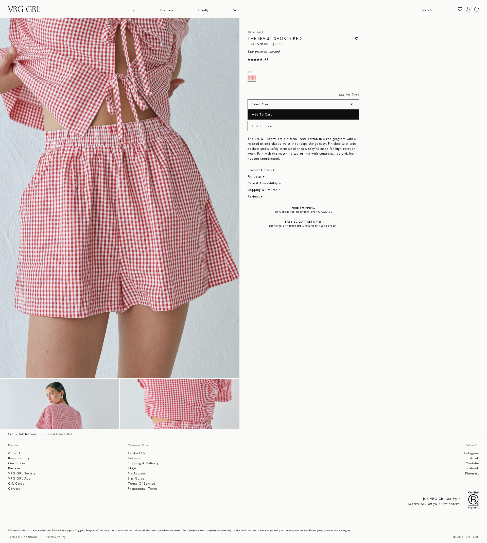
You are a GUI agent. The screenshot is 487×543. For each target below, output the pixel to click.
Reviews (14, 468)
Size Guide (136, 478)
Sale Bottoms (27, 434)
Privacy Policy (56, 537)
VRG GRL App (19, 478)
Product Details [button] (260, 170)
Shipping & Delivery (143, 463)
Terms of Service (141, 483)
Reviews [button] (254, 196)
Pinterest (472, 473)
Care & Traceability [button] (263, 183)
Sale (236, 10)
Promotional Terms (143, 488)
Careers (14, 488)
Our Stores (16, 463)
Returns (134, 458)
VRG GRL (472, 537)
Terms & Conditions (22, 537)
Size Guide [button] (352, 94)
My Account (137, 473)
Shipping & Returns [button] (262, 190)
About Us (15, 453)
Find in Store (262, 126)
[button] (131, 10)
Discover (166, 10)
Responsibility (19, 458)
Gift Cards (16, 483)
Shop (131, 10)
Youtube (472, 463)
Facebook (471, 468)
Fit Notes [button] (255, 176)
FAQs (132, 468)
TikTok (473, 458)
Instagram (471, 453)
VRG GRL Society (22, 473)
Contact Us (136, 453)
